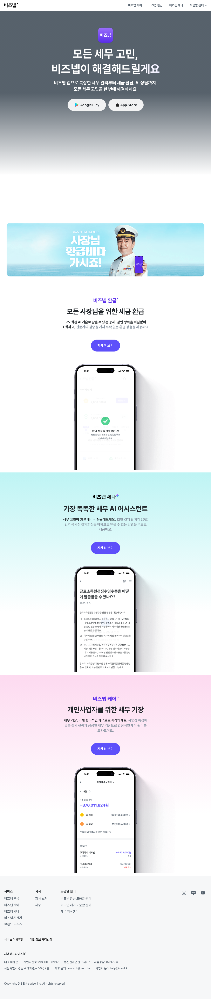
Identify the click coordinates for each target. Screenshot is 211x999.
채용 (38, 905)
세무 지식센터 (70, 911)
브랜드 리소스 (13, 924)
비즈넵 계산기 (13, 917)
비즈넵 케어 (135, 5)
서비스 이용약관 (13, 939)
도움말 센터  (198, 5)
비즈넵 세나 (176, 5)
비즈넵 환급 (156, 5)
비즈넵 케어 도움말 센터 (76, 905)
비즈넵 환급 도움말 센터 (76, 898)
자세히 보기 (105, 345)
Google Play (89, 104)
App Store (128, 104)
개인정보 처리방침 (41, 939)
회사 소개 (41, 898)
